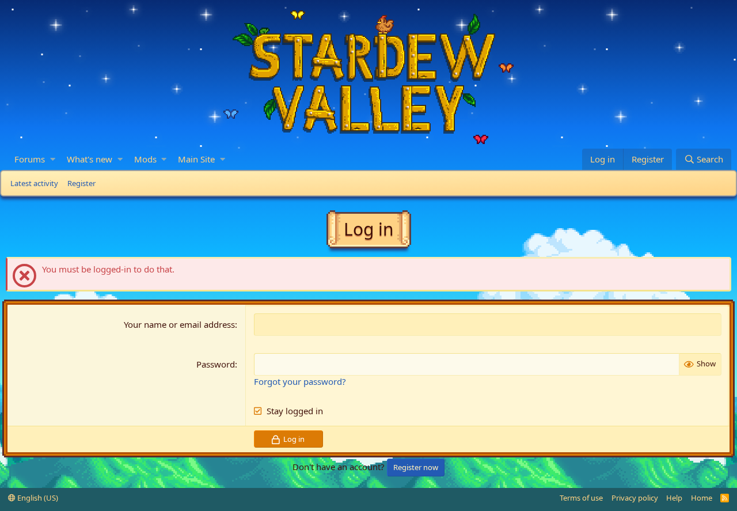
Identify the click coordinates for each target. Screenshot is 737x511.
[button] (52, 159)
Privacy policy (634, 498)
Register (81, 183)
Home (701, 498)
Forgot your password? (300, 381)
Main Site (196, 159)
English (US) (37, 498)
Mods (145, 159)
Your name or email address (179, 324)
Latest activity (34, 183)
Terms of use (581, 498)
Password (215, 364)
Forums (29, 159)
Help (674, 498)
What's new (89, 159)
